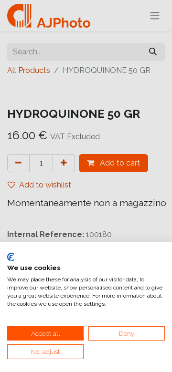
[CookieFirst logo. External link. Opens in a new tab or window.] (10, 257)
